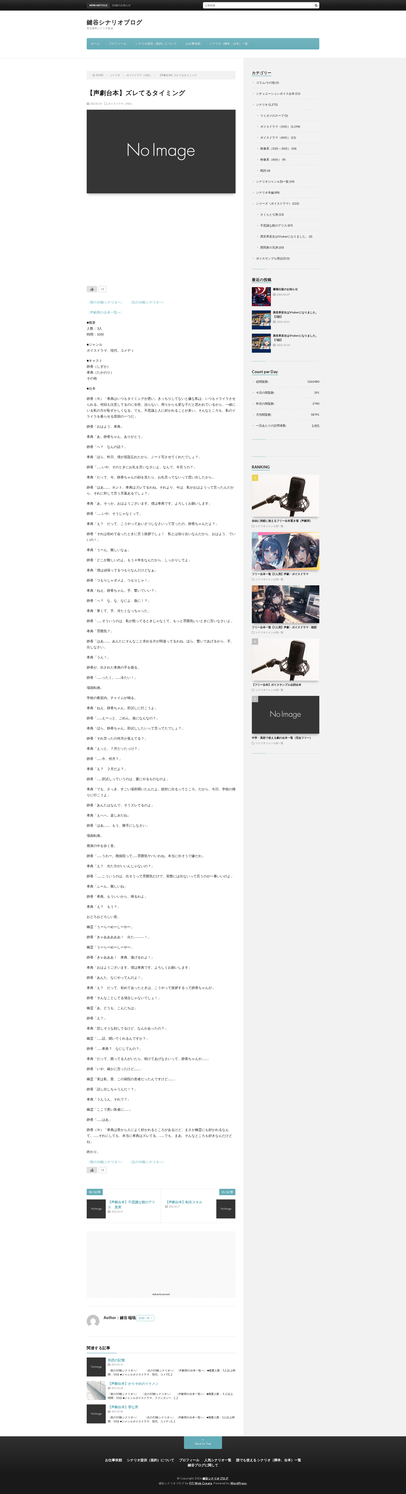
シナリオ (262, 104)
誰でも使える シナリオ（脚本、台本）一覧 (268, 1460)
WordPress (238, 1483)
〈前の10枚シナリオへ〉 (105, 302)
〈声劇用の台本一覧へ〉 (105, 312)
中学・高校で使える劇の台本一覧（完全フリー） (282, 737)
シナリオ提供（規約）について (156, 43)
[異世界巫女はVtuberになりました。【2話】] (261, 319)
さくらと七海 (269, 214)
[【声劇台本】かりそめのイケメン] (96, 1390)
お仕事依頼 (193, 43)
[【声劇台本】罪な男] (96, 1413)
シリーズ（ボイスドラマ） (274, 203)
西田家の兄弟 (269, 247)
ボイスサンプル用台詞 (271, 258)
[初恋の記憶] (96, 1367)
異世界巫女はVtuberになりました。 (284, 236)
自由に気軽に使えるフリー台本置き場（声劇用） (282, 520)
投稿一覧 (144, 1318)
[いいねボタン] (92, 289)
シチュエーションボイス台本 (275, 93)
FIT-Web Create (200, 1483)
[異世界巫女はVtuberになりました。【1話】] (261, 343)
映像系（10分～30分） (275, 148)
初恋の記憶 (116, 1360)
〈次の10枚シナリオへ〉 (147, 302)
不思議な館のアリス (273, 225)
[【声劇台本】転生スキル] (225, 1208)
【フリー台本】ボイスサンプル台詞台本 (276, 684)
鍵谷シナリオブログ (115, 22)
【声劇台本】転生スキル (183, 1202)
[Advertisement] (161, 236)
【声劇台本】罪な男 (123, 1407)
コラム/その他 (265, 82)
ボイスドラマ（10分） (120, 103)
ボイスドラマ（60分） (275, 137)
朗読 (263, 170)
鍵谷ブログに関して (203, 1465)
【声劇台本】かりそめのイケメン (133, 1383)
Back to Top (203, 1443)
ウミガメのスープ (272, 115)
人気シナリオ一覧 (217, 1460)
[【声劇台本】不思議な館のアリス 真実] (96, 1208)
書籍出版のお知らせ (285, 289)
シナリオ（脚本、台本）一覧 (228, 43)
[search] (316, 5)
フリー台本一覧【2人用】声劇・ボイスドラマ (280, 574)
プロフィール (117, 43)
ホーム (95, 43)
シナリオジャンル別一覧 (272, 181)
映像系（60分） (270, 159)
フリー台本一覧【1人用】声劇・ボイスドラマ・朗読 (284, 627)
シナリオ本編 (265, 192)
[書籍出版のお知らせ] (261, 296)
